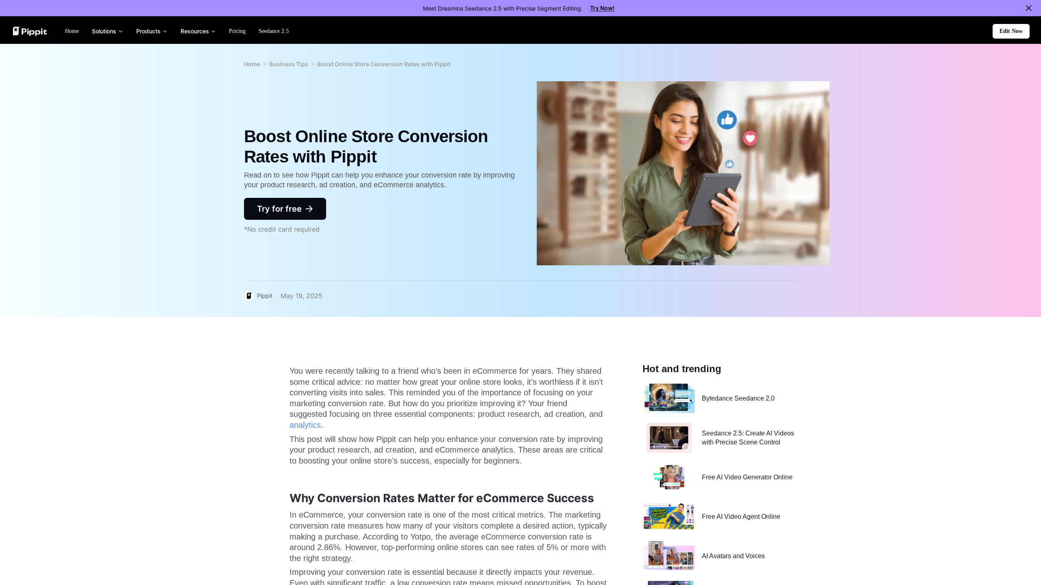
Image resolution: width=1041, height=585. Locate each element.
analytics (305, 424)
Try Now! (602, 7)
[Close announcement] (1029, 8)
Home (252, 64)
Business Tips (288, 64)
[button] (1011, 31)
